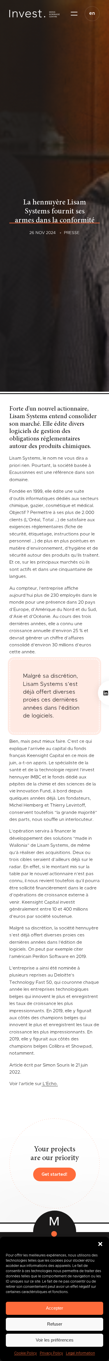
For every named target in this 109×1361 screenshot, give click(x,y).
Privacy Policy (51, 1353)
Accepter (54, 1308)
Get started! (54, 1174)
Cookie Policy (25, 1353)
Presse (72, 233)
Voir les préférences (55, 1339)
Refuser (54, 1324)
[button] (100, 1244)
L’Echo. (50, 1084)
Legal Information (80, 1353)
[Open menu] (74, 13)
